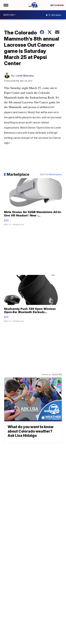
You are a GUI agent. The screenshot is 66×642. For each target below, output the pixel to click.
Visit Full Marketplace (51, 174)
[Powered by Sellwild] (57, 374)
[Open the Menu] (6, 5)
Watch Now (56, 5)
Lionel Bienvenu (25, 75)
